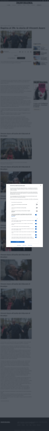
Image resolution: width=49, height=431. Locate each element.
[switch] (36, 204)
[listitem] (24, 202)
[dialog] (24, 215)
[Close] (41, 186)
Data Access (24, 245)
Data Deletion (19, 245)
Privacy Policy (30, 245)
